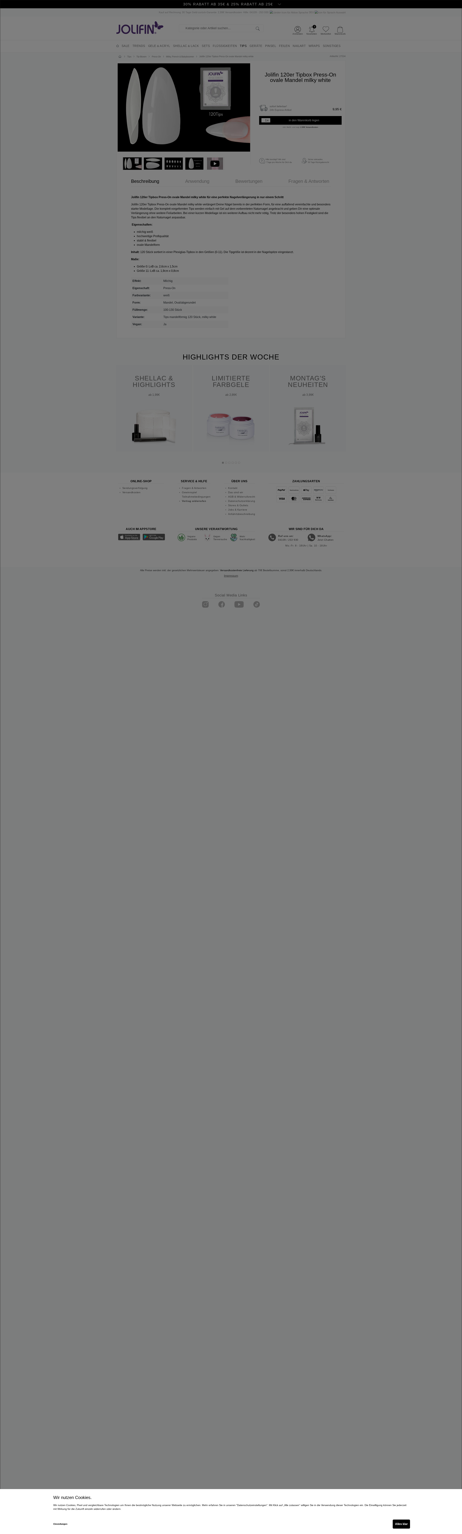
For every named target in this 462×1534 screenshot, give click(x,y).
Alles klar (401, 1524)
